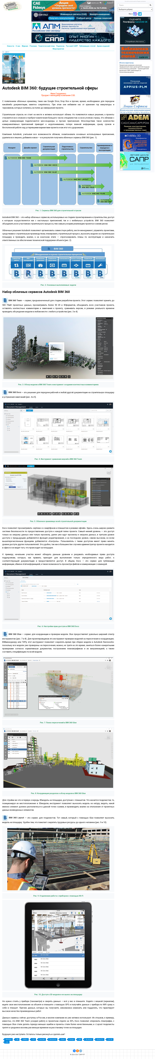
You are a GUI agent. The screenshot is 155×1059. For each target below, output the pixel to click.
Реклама (33, 46)
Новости (10, 46)
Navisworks (53, 1039)
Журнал (25, 46)
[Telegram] (80, 1050)
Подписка (60, 46)
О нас (18, 46)
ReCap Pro (100, 1039)
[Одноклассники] (77, 1050)
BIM (80, 1039)
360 (17, 1039)
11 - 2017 (5, 52)
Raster (63, 1039)
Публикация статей (87, 46)
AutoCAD (42, 1039)
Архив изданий (103, 46)
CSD (7, 1042)
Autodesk (9, 1039)
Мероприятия (58, 49)
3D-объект (89, 1039)
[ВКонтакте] (74, 1050)
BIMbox (25, 1039)
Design (72, 1039)
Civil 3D (110, 1039)
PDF (33, 1039)
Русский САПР (72, 46)
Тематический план (46, 46)
